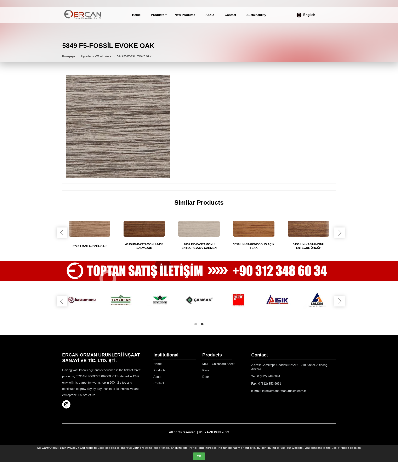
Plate (205, 370)
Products (157, 15)
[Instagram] (68, 404)
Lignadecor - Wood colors (96, 56)
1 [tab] (196, 324)
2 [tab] (202, 324)
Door (205, 376)
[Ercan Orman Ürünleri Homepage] (83, 15)
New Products (185, 15)
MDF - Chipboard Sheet (218, 364)
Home (136, 15)
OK (199, 456)
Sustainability (256, 15)
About (209, 15)
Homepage (68, 56)
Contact (230, 15)
